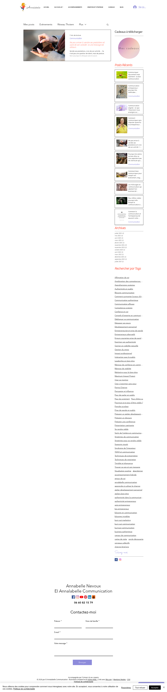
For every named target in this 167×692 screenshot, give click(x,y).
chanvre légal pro (122, 547)
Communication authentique (126, 300)
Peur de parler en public (125, 395)
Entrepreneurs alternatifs (125, 334)
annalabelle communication (126, 482)
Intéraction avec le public (125, 357)
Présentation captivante (124, 425)
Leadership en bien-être (125, 361)
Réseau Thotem (66, 24)
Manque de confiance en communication (129, 365)
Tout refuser (140, 687)
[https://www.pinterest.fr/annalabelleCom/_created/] (85, 597)
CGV (128, 679)
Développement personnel (126, 327)
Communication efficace (124, 304)
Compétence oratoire (123, 308)
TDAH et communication (125, 452)
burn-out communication (125, 524)
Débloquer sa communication (127, 319)
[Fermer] (163, 687)
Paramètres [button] (126, 687)
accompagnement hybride (125, 475)
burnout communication (124, 528)
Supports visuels (121, 444)
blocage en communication (126, 513)
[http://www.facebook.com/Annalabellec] (73, 597)
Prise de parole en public (125, 410)
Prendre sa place (122, 406)
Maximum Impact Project (125, 376)
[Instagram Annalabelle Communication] (120, 559)
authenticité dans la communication (129, 497)
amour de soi (120, 478)
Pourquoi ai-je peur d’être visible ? (129, 403)
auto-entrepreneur (122, 505)
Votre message (60, 643)
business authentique (123, 532)
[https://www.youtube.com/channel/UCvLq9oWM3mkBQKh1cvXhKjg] (81, 597)
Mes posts (28, 24)
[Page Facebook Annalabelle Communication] (116, 559)
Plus (81, 24)
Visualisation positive (123, 471)
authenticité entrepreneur (125, 501)
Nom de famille (92, 621)
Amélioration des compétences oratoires (129, 281)
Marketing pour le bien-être (126, 372)
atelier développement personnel (128, 490)
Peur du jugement (122, 399)
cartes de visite (121, 539)
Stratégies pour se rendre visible (128, 440)
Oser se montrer (121, 380)
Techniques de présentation (126, 456)
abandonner (138, 471)
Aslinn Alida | (92, 679)
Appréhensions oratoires (125, 285)
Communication (76, 38)
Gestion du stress (122, 349)
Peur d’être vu (137, 399)
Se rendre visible (121, 429)
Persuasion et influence (124, 391)
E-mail (56, 632)
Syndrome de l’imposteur (125, 448)
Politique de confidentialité (24, 688)
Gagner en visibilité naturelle (126, 346)
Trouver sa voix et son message (127, 467)
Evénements (46, 24)
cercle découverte (136, 539)
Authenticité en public (124, 289)
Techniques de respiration (125, 459)
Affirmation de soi (122, 277)
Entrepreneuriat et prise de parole (129, 331)
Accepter (155, 687)
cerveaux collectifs (122, 543)
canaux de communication (125, 535)
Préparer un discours (123, 418)
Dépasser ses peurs (123, 323)
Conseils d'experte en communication (129, 315)
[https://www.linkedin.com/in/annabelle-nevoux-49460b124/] (89, 597)
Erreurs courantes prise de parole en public (129, 338)
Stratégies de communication (127, 437)
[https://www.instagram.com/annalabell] (77, 597)
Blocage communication (124, 293)
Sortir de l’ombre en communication (129, 433)
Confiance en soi (121, 312)
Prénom (57, 621)
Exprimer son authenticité (125, 342)
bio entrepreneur (122, 509)
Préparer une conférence (125, 422)
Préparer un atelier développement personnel (129, 414)
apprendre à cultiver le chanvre (127, 486)
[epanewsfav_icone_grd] (93, 597)
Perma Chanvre (121, 387)
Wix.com (109, 679)
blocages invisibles (122, 516)
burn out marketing (123, 520)
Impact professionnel (123, 353)
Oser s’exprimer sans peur (125, 384)
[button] (75, 7)
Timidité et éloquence (124, 463)
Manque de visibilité (123, 368)
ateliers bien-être (122, 494)
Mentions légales (119, 679)
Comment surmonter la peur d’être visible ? (129, 296)
